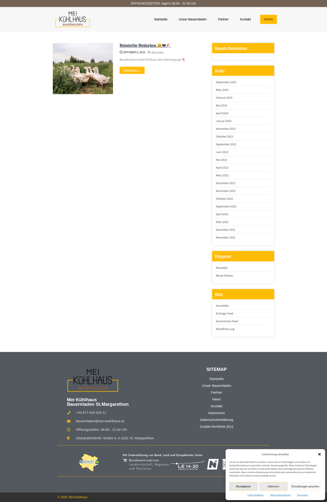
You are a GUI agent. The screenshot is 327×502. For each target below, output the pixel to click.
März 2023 (222, 175)
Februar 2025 (224, 98)
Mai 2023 (221, 160)
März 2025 (222, 90)
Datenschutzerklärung (280, 494)
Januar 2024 (223, 121)
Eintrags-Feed (224, 313)
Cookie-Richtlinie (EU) (216, 426)
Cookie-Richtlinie (256, 494)
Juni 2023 (222, 152)
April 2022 (222, 214)
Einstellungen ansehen (305, 486)
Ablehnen (273, 486)
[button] (319, 454)
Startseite (160, 19)
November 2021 (225, 237)
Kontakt (245, 19)
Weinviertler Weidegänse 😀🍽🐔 (145, 45)
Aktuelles (158, 52)
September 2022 (226, 206)
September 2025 (226, 82)
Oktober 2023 (224, 136)
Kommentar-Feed (227, 321)
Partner (223, 19)
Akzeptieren (243, 486)
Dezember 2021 (225, 230)
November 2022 (226, 191)
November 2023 (226, 129)
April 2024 (222, 113)
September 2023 (226, 144)
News (216, 399)
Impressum (302, 494)
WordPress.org (225, 329)
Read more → (132, 70)
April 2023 (222, 168)
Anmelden (222, 306)
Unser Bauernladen (192, 19)
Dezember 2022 (225, 183)
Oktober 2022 (224, 199)
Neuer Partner (224, 276)
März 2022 (222, 222)
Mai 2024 (221, 105)
